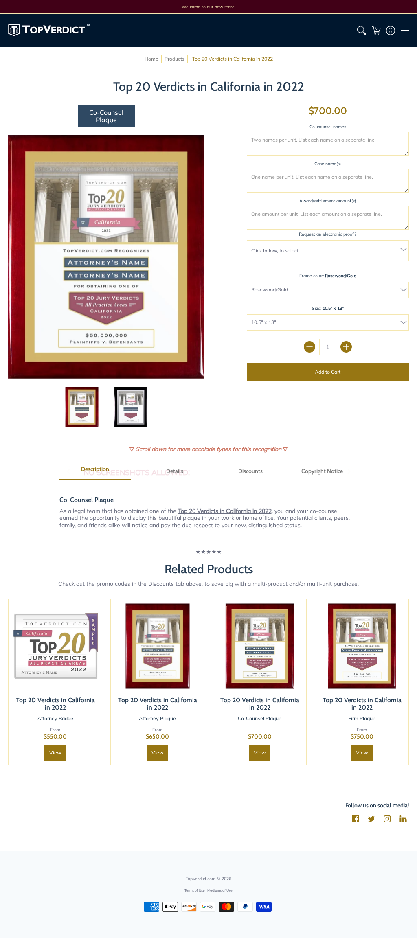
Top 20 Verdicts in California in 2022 (55, 703)
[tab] (95, 472)
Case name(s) (327, 164)
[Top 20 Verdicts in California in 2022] (82, 407)
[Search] (362, 30)
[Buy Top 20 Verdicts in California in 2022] (55, 645)
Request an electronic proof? (327, 234)
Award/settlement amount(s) (327, 201)
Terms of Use (194, 890)
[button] (376, 30)
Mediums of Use (220, 890)
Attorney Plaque (157, 718)
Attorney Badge (55, 718)
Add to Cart (327, 372)
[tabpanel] (208, 508)
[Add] (346, 347)
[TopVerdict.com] (49, 30)
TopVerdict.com (200, 878)
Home (151, 59)
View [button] (55, 753)
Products (174, 59)
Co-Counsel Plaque (259, 718)
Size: (328, 308)
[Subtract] (309, 347)
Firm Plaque (361, 718)
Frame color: (327, 275)
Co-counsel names (327, 126)
